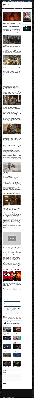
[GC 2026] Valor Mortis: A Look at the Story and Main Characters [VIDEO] (17, 350)
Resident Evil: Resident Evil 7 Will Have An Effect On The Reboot (12, 318)
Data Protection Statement (12, 397)
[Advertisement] (21, 4)
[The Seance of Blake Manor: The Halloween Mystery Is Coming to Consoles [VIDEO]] (7, 338)
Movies (22, 8)
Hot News (23, 10)
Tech (18, 8)
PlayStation (9, 8)
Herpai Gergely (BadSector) (9, 321)
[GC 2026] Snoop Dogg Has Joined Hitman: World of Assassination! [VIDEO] (16, 366)
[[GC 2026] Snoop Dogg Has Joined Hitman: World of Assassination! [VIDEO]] (17, 363)
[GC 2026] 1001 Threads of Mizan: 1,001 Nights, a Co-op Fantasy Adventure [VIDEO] (17, 358)
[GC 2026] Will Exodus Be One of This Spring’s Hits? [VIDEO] (6, 350)
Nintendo (12, 8)
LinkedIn (8, 0)
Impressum (9, 397)
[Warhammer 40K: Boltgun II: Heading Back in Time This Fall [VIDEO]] (17, 329)
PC (16, 8)
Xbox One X (4, 316)
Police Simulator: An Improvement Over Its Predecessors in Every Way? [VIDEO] (7, 333)
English (25, 8)
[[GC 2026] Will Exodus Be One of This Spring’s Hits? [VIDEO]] (7, 346)
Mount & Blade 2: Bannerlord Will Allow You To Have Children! (12, 317)
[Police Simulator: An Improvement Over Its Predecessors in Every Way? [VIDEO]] (7, 329)
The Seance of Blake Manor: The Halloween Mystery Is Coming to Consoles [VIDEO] (7, 341)
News (4, 8)
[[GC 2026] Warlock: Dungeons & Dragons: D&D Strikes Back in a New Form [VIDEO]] (7, 355)
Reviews (7, 8)
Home (3, 8)
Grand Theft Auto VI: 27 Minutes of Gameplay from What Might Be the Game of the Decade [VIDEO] (17, 342)
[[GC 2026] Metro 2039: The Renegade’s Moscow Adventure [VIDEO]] (7, 363)
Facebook (4, 0)
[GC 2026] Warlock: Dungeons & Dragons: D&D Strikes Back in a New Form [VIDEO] (7, 358)
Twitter (6, 0)
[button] (25, 22)
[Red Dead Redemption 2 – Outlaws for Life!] (12, 16)
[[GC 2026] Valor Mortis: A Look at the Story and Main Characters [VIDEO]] (17, 346)
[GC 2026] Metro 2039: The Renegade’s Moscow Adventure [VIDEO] (6, 366)
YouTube (10, 0)
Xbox (14, 8)
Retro (20, 8)
